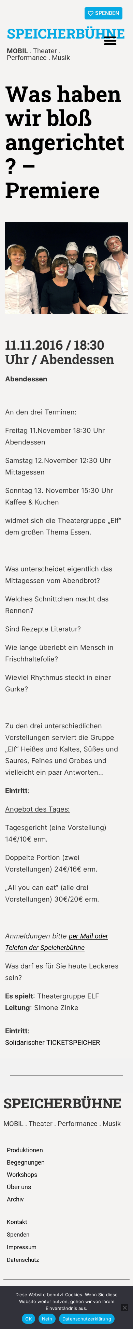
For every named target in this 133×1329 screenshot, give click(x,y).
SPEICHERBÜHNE (66, 33)
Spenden (18, 1234)
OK (28, 1318)
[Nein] (124, 1307)
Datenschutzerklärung (86, 1318)
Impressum (21, 1247)
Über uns (19, 1187)
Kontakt (17, 1221)
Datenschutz (23, 1259)
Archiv (15, 1199)
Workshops (22, 1174)
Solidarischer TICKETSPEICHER (52, 1042)
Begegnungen (26, 1162)
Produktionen (25, 1150)
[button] (110, 40)
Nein (47, 1318)
